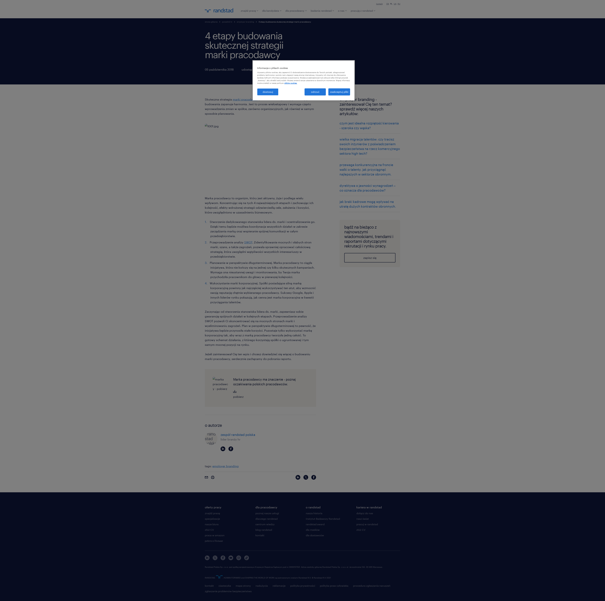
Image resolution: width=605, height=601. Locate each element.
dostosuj (268, 91)
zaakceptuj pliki (339, 91)
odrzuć (315, 91)
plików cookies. (290, 83)
